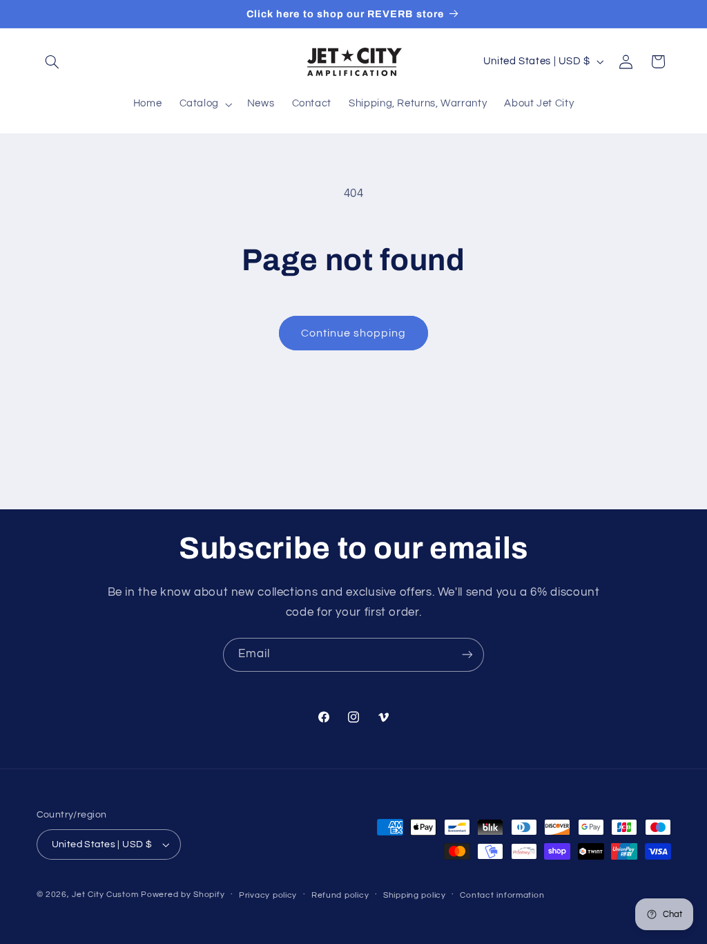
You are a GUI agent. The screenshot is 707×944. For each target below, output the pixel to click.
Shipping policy (414, 895)
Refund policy (340, 895)
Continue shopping (354, 333)
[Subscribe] (467, 655)
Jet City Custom (105, 894)
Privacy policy (268, 895)
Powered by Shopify (182, 894)
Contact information (502, 895)
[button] (52, 61)
